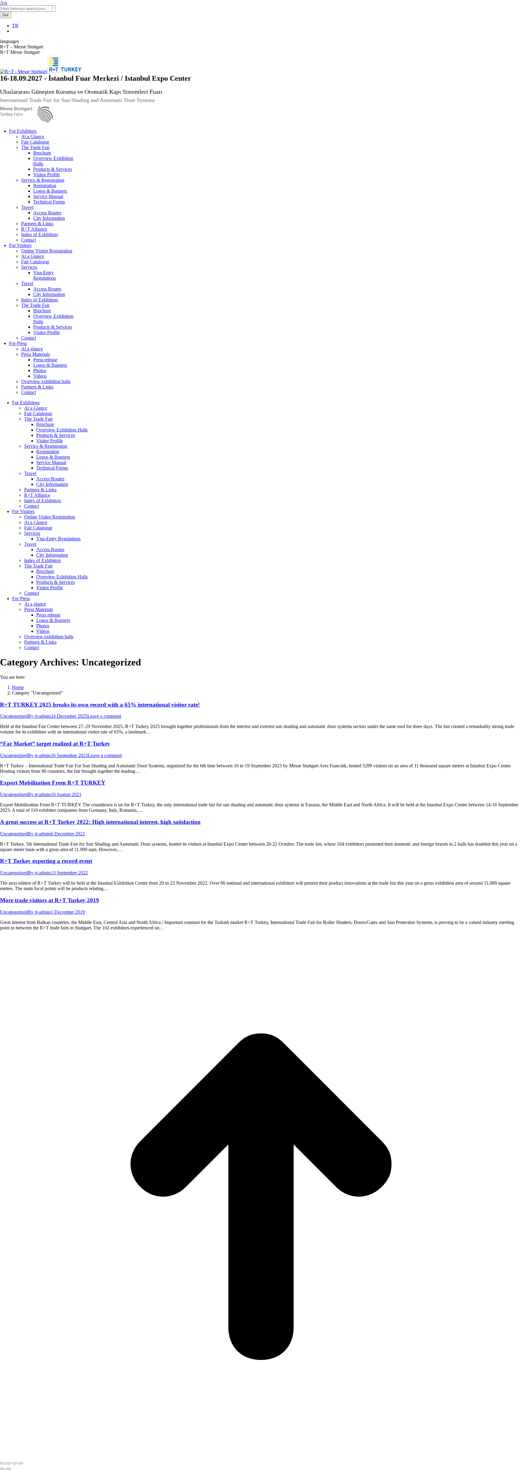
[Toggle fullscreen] (14, 1463)
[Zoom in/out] (20, 1463)
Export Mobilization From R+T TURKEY (52, 782)
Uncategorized (14, 716)
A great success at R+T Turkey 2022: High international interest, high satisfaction (100, 822)
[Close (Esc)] (2, 1463)
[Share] (8, 1463)
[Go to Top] (261, 1456)
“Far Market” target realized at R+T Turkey (55, 743)
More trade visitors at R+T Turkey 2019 (49, 900)
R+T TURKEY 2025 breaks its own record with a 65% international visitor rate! (100, 704)
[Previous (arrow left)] (2, 1469)
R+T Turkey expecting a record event (46, 861)
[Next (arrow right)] (8, 1469)
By (39, 716)
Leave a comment (104, 716)
